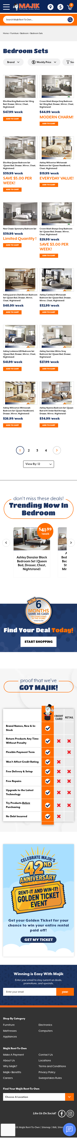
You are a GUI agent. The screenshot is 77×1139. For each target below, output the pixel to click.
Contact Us (46, 1054)
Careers (8, 1077)
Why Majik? (10, 1066)
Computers (46, 1030)
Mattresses (10, 1030)
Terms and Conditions (52, 1066)
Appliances (10, 1036)
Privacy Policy (47, 1072)
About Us (9, 1060)
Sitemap (46, 1127)
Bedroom (24, 33)
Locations (45, 1060)
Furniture (14, 33)
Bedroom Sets (36, 33)
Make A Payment (13, 1054)
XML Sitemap (59, 1127)
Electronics (45, 1024)
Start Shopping (39, 642)
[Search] (70, 19)
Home (6, 33)
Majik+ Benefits (12, 1072)
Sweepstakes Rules (50, 1077)
